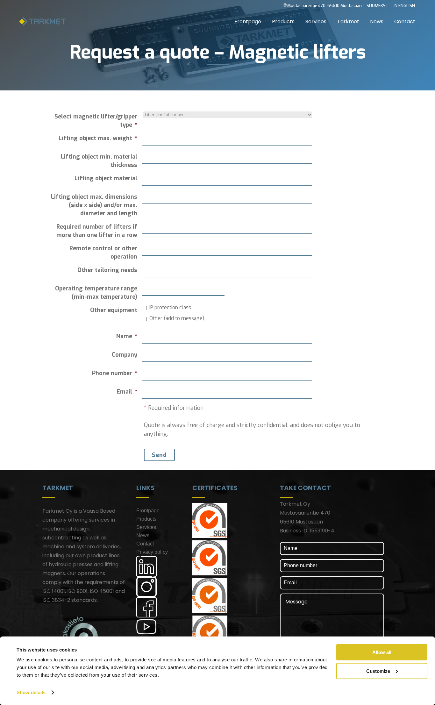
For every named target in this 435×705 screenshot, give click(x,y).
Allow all (381, 652)
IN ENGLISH (404, 5)
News (142, 535)
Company (124, 355)
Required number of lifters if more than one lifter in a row (96, 231)
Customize (378, 670)
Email (127, 391)
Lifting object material (106, 178)
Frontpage (148, 510)
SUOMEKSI (377, 5)
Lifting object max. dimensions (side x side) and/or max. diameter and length (94, 205)
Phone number (114, 373)
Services (146, 527)
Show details (31, 692)
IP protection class (170, 307)
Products (146, 519)
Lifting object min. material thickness (99, 161)
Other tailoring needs (107, 270)
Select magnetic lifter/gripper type (95, 121)
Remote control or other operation (103, 252)
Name (126, 336)
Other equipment (113, 310)
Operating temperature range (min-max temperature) (96, 293)
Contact (145, 543)
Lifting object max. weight (98, 138)
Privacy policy (152, 552)
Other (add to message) (176, 318)
